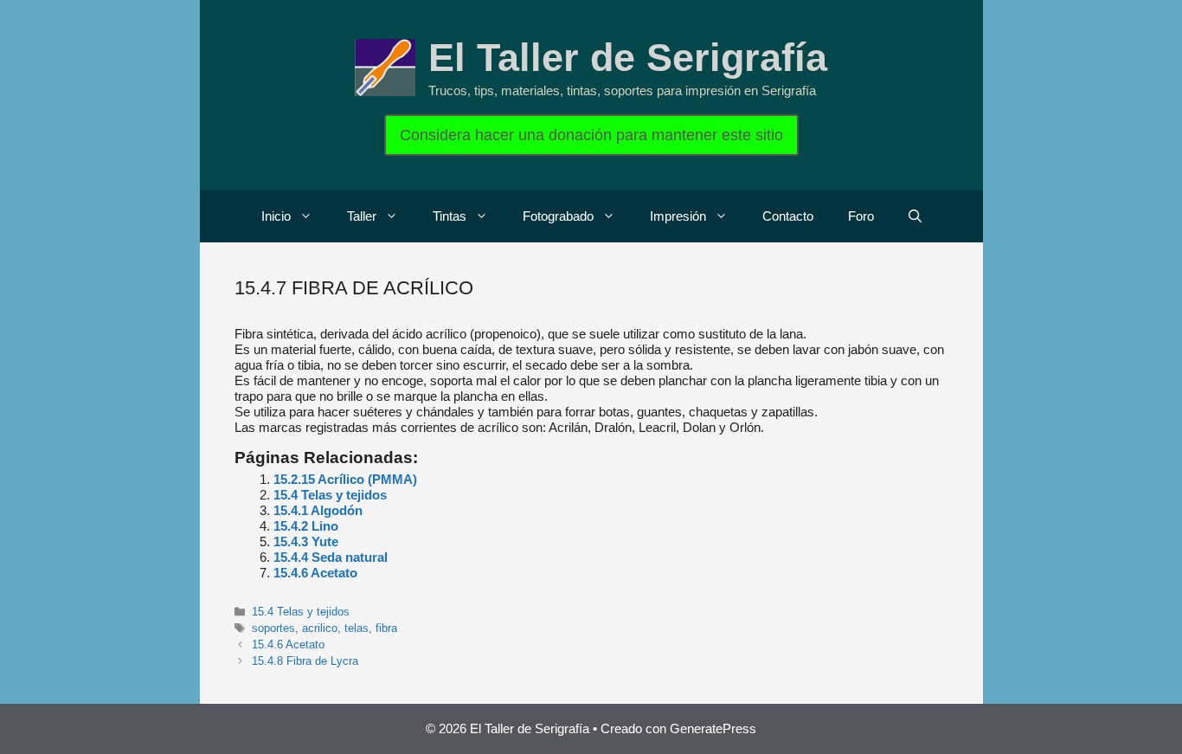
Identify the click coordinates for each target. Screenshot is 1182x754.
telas (356, 628)
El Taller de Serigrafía (627, 57)
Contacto (787, 216)
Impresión (678, 216)
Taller (361, 216)
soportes (273, 628)
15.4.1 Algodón (318, 510)
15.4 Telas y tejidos (330, 494)
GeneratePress (713, 728)
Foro (861, 216)
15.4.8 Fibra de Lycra (305, 660)
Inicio (276, 216)
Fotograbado (558, 216)
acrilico (319, 628)
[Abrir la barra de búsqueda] (915, 216)
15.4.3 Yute (305, 541)
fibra (386, 628)
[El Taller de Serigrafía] (385, 66)
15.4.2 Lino (305, 526)
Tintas (449, 216)
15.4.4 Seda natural (330, 557)
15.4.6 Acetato (315, 572)
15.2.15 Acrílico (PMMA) (345, 479)
